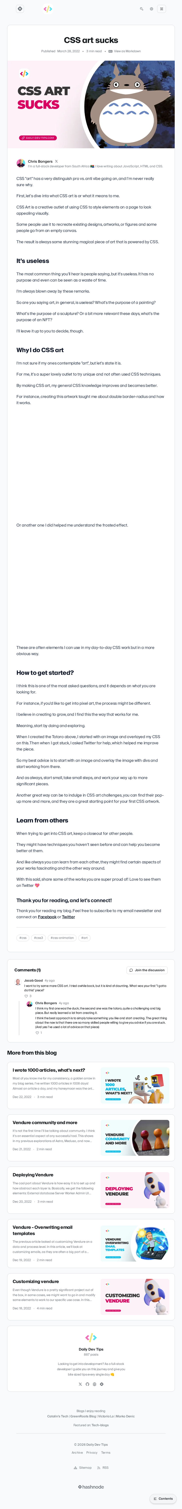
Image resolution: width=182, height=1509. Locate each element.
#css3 (38, 938)
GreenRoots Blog (83, 1416)
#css (22, 938)
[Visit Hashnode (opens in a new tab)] (91, 1486)
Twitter (68, 917)
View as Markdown (127, 51)
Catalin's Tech (57, 1416)
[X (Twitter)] (56, 161)
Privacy (91, 1452)
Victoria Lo (106, 1416)
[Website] (94, 1384)
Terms (106, 1452)
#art (84, 938)
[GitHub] (87, 1384)
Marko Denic (125, 1416)
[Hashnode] (101, 1384)
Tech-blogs (100, 1425)
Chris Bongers (40, 161)
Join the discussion (150, 970)
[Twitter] (80, 1384)
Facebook (47, 917)
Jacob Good (33, 980)
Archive (77, 1452)
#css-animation (62, 938)
